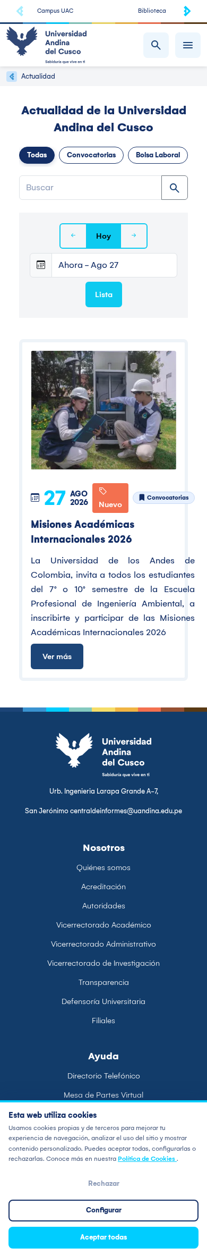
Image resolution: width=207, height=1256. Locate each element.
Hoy (103, 236)
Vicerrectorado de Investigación (103, 963)
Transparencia (104, 982)
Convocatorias (91, 155)
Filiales (103, 1020)
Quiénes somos (103, 867)
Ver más (57, 656)
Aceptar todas (103, 1237)
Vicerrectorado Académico (103, 925)
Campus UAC (55, 10)
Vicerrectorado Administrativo (103, 944)
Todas (37, 155)
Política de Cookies (147, 1158)
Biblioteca (152, 10)
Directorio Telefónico (103, 1076)
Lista (104, 294)
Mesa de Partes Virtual (103, 1095)
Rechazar (103, 1183)
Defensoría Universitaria (103, 1001)
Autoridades (103, 906)
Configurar (104, 1210)
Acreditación (103, 886)
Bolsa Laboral (158, 155)
